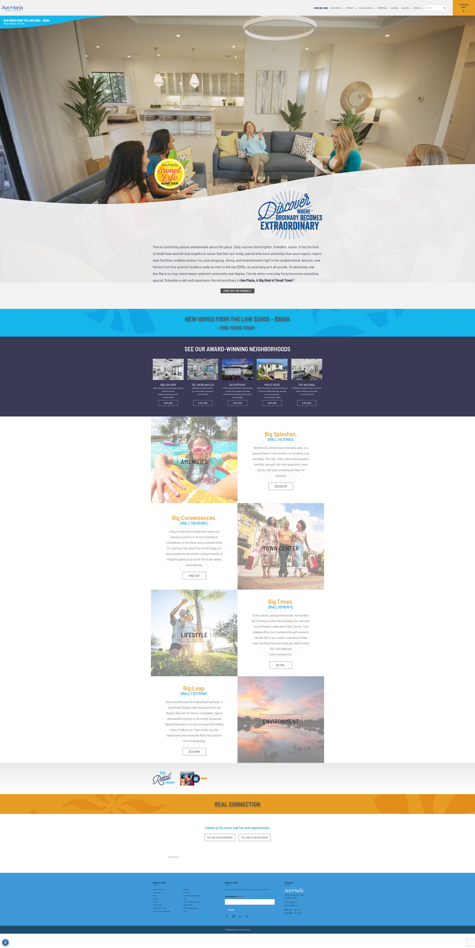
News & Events (366, 8)
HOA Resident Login (159, 908)
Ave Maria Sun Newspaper (162, 911)
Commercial (382, 8)
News (155, 896)
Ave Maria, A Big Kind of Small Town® (267, 280)
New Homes (336, 8)
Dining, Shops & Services (192, 902)
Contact (417, 8)
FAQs (185, 911)
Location (394, 8)
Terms (247, 930)
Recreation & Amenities (192, 896)
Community (350, 8)
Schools (155, 899)
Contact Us (156, 892)
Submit (231, 910)
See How (194, 751)
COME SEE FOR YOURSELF (237, 290)
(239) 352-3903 (321, 8)
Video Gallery (188, 905)
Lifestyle (187, 889)
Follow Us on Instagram (254, 837)
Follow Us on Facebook (220, 837)
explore (168, 403)
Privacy (241, 930)
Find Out (194, 576)
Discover (281, 486)
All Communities (158, 889)
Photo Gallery (157, 905)
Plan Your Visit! (464, 5)
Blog (185, 899)
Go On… (281, 665)
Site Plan (187, 892)
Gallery (405, 8)
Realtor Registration (191, 908)
